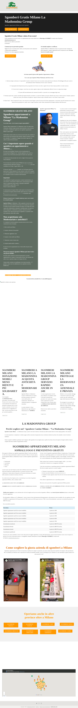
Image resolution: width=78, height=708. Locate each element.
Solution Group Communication (45, 706)
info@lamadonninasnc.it (13, 538)
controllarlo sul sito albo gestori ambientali (13, 193)
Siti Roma (37, 706)
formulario (15, 169)
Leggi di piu (4, 415)
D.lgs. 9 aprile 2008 (25, 164)
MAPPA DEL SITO (54, 706)
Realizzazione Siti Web (31, 706)
